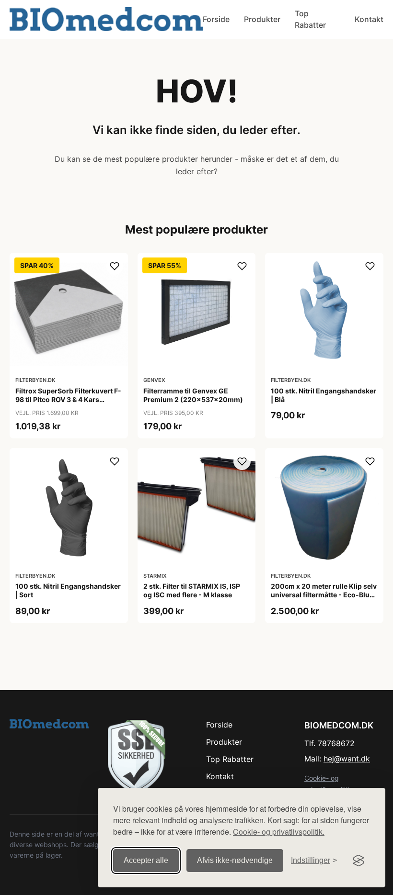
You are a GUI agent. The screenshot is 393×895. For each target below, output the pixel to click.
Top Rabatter (310, 19)
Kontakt (369, 19)
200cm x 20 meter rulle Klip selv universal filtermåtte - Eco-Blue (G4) (324, 594)
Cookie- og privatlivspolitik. (278, 831)
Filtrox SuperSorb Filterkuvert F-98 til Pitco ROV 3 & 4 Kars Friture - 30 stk (68, 399)
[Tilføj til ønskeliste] (114, 266)
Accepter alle (146, 860)
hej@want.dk (347, 758)
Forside (216, 19)
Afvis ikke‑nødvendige (235, 860)
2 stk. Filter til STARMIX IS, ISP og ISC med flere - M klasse (191, 590)
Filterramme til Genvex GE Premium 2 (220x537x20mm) (193, 395)
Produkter (262, 19)
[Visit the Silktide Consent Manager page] (358, 860)
